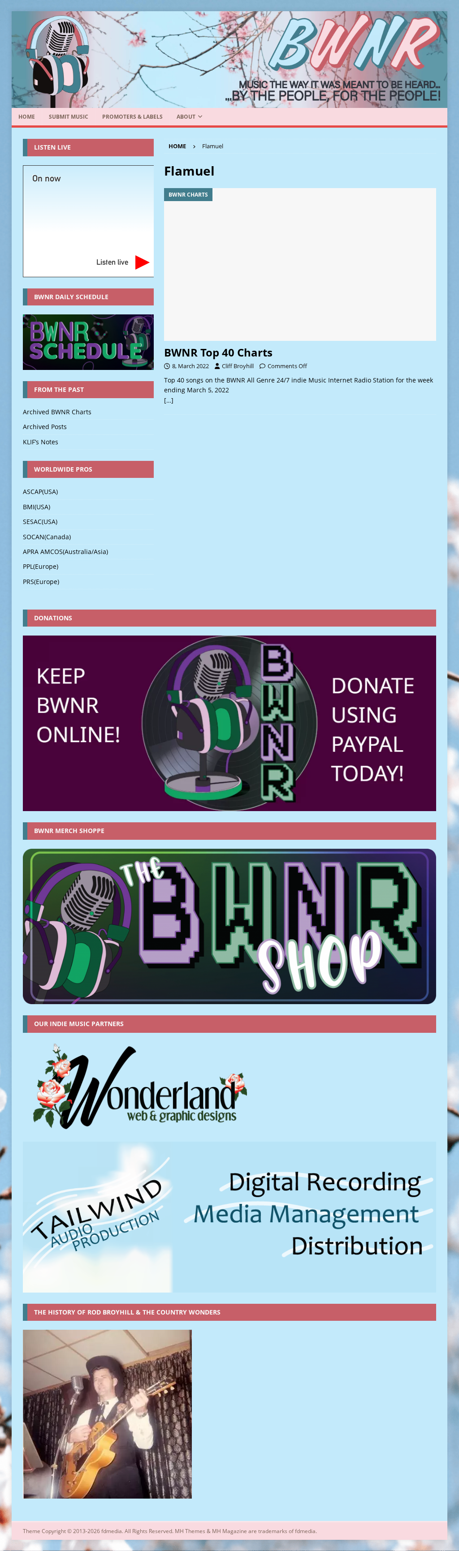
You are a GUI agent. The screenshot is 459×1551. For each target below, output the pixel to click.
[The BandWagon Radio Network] (230, 103)
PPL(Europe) (40, 566)
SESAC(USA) (40, 521)
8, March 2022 (190, 366)
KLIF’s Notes (40, 442)
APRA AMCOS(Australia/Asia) (65, 551)
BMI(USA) (36, 507)
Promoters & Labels (132, 116)
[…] (168, 400)
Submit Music (68, 116)
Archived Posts (45, 426)
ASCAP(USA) (40, 491)
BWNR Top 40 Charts (218, 352)
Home (26, 116)
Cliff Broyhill (238, 366)
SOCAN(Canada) (47, 537)
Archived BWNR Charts (57, 412)
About (186, 116)
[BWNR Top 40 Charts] (300, 264)
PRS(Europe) (41, 581)
